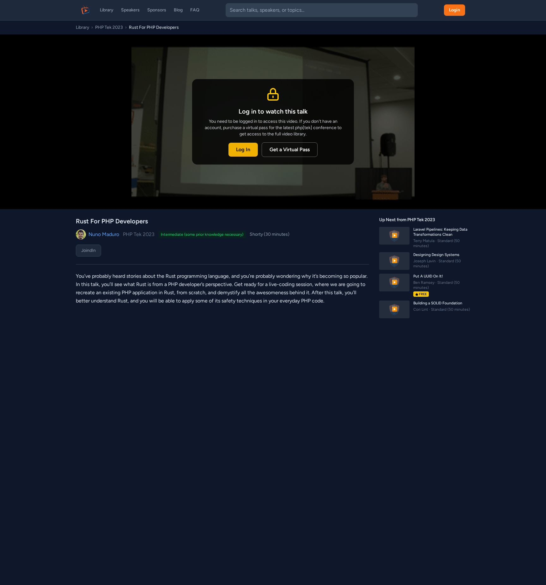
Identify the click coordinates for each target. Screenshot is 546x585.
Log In (243, 149)
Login (454, 10)
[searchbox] (322, 10)
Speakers (130, 10)
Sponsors (156, 10)
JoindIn (88, 250)
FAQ (194, 10)
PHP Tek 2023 (109, 27)
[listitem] (424, 237)
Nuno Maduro (103, 234)
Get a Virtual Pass (290, 149)
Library (106, 10)
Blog (178, 10)
